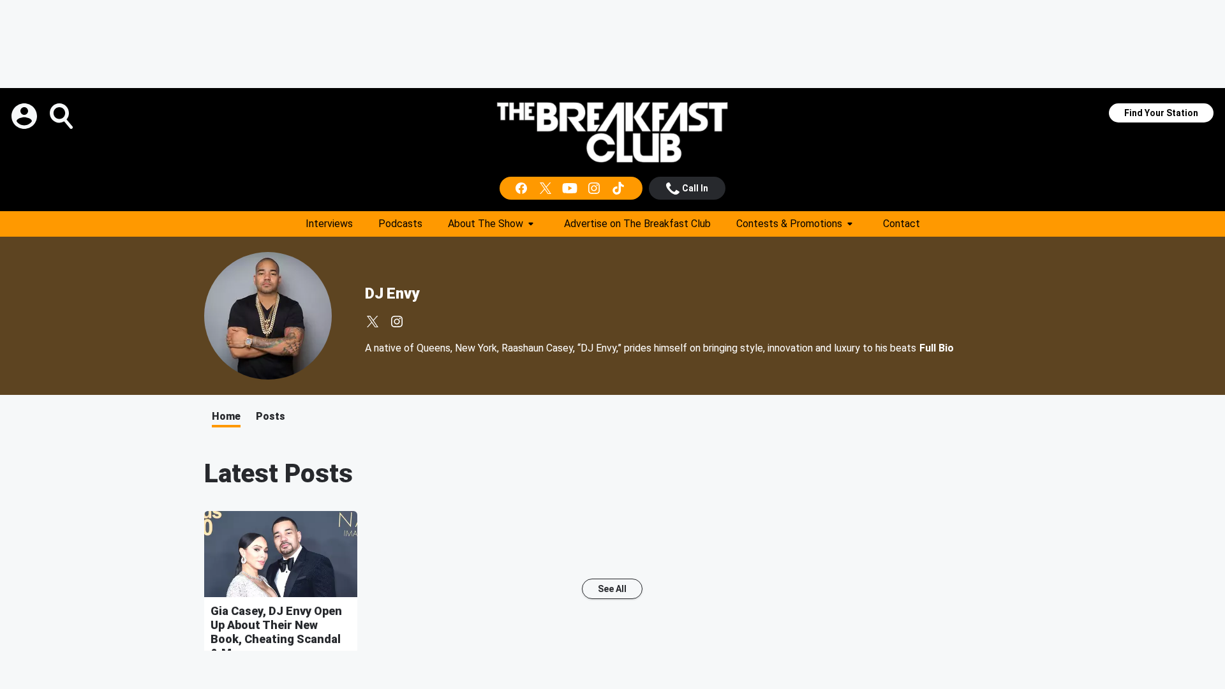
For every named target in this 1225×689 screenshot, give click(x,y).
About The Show (485, 224)
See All (612, 589)
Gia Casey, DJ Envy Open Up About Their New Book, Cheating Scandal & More (276, 632)
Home (226, 416)
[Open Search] (62, 116)
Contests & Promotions (789, 224)
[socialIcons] (571, 188)
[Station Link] (612, 132)
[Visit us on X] (547, 188)
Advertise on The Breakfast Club (637, 224)
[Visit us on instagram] (595, 188)
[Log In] (25, 116)
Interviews (329, 224)
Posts (270, 416)
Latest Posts (278, 474)
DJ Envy (392, 293)
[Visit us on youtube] (571, 188)
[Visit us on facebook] (522, 188)
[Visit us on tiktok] (619, 188)
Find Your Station (1161, 113)
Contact (901, 224)
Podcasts (400, 224)
